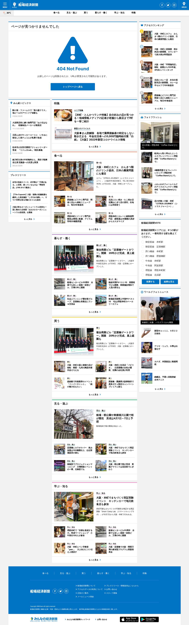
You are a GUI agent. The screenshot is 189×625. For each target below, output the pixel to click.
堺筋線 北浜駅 (153, 275)
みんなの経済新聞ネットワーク (43, 619)
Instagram (174, 5)
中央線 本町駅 (153, 260)
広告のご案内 (82, 593)
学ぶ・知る (119, 12)
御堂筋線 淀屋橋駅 (155, 246)
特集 (134, 12)
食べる (56, 12)
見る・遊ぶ (72, 12)
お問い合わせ (111, 589)
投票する (150, 281)
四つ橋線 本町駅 (154, 251)
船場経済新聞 (25, 5)
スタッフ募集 (111, 593)
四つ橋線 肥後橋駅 (155, 256)
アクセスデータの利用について (90, 589)
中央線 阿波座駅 (154, 265)
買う (86, 12)
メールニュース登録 (85, 596)
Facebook (162, 5)
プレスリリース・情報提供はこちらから (122, 586)
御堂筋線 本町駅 (154, 242)
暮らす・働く (101, 12)
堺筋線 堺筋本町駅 (155, 270)
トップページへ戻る (73, 86)
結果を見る (169, 281)
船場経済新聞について (86, 586)
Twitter (168, 5)
